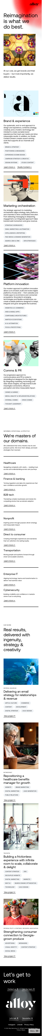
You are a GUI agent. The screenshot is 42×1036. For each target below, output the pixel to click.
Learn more (8, 167)
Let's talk (12, 1018)
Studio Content (24, 167)
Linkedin (20, 1025)
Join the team (27, 989)
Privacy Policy (29, 1025)
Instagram (11, 1025)
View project (9, 716)
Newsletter (26, 1018)
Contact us (12, 989)
